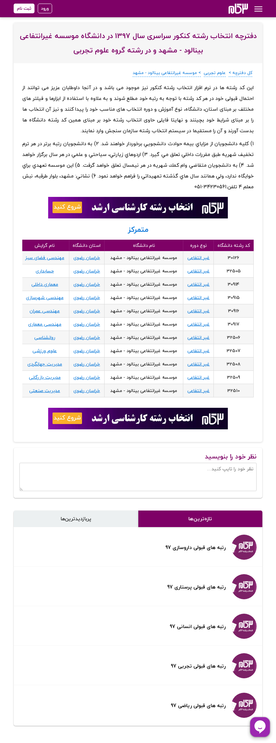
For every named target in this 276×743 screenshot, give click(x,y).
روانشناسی (44, 337)
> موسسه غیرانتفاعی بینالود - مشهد (167, 73)
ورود (45, 8)
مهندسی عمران (44, 311)
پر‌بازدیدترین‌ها (75, 518)
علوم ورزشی (44, 351)
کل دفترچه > (240, 73)
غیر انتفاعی (198, 258)
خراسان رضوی (86, 258)
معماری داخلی (44, 284)
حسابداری (45, 271)
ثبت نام (24, 8)
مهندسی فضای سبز (44, 258)
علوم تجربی (215, 73)
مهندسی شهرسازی (45, 297)
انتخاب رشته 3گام (229, 8)
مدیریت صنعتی (44, 390)
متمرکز (138, 229)
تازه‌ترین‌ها (200, 518)
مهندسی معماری (44, 324)
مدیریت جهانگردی (44, 364)
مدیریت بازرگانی (45, 377)
